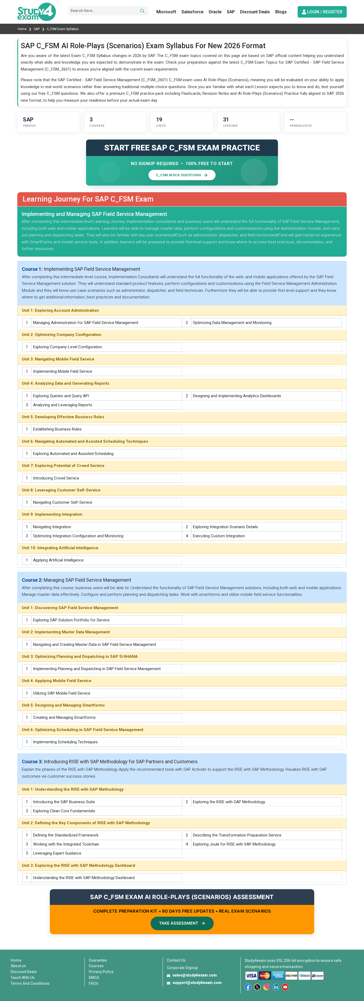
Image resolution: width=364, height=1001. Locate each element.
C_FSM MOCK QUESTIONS (178, 175)
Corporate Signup (182, 968)
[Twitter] (257, 987)
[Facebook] (248, 987)
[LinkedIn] (276, 987)
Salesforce (192, 11)
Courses (96, 966)
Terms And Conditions (30, 983)
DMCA (94, 977)
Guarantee (98, 960)
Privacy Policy (101, 972)
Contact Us (176, 960)
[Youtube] (285, 987)
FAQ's (93, 983)
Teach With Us (23, 977)
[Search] (141, 10)
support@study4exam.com (197, 983)
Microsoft (166, 11)
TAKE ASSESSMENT (182, 923)
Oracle (215, 11)
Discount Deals (255, 11)
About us (18, 966)
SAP (231, 11)
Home (22, 29)
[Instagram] (266, 987)
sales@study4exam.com (194, 975)
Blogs (281, 11)
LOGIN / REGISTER (324, 11)
